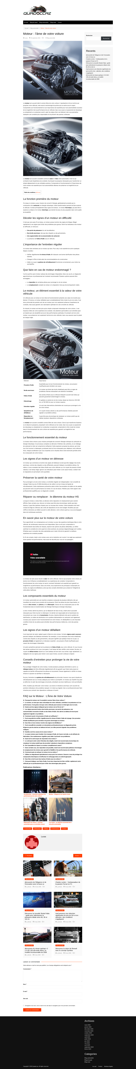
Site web (25, 998)
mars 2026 (87, 1025)
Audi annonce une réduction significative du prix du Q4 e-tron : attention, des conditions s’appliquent (98, 71)
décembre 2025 (89, 1029)
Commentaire (27, 969)
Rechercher (89, 35)
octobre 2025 (88, 1033)
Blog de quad (33, 22)
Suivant (77, 855)
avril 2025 (87, 1045)
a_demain (28, 886)
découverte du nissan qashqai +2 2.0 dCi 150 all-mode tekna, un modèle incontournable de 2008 (36, 950)
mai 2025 (87, 1043)
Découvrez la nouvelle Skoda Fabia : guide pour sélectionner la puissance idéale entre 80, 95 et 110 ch (98, 65)
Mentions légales (108, 1066)
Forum (60, 22)
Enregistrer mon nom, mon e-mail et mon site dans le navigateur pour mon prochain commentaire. (50, 1005)
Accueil (26, 22)
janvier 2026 (88, 1027)
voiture (65, 828)
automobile (28, 828)
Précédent (29, 855)
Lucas (26, 38)
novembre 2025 (89, 1031)
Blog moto (53, 22)
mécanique (38, 828)
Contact (100, 1066)
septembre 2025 (89, 1035)
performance (55, 828)
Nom (25, 984)
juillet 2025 (88, 1039)
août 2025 (87, 1037)
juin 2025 (87, 1041)
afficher (38, 192)
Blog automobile (43, 22)
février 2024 (88, 1049)
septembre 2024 (89, 1047)
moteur (46, 828)
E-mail (25, 991)
